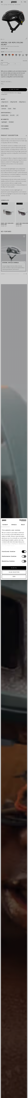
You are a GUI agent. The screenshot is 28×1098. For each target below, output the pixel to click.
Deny (14, 576)
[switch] (24, 556)
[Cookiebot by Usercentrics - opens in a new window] (19, 520)
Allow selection (14, 572)
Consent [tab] (5, 524)
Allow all (14, 567)
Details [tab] (14, 524)
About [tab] (23, 524)
